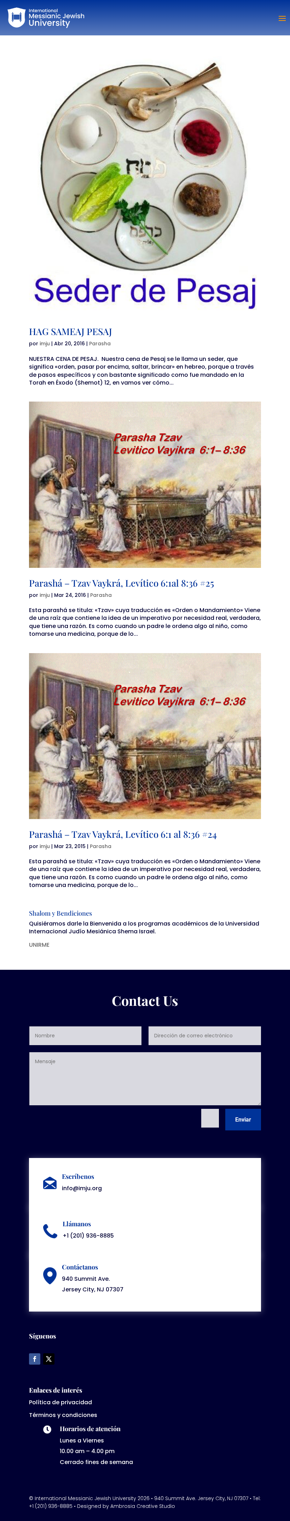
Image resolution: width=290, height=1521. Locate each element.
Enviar (243, 1119)
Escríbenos (78, 1176)
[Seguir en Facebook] (34, 1359)
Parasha (100, 343)
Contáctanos (80, 1267)
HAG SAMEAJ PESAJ (70, 331)
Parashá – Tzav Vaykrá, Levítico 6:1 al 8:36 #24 (123, 834)
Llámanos (77, 1224)
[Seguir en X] (48, 1359)
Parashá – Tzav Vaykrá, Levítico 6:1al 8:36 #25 (121, 583)
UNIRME (39, 945)
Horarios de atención (90, 1428)
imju (45, 343)
